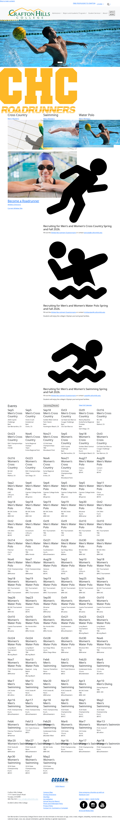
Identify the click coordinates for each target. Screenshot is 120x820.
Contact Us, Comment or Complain (55, 808)
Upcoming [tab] (47, 406)
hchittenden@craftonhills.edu (94, 312)
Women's (15, 119)
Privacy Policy (48, 806)
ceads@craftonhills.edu (92, 396)
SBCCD (81, 799)
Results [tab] (55, 406)
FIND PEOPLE (77, 3)
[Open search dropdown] (108, 4)
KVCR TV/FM (95, 799)
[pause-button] (61, 62)
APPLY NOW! (112, 13)
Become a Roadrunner (23, 201)
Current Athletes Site (15, 208)
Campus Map (48, 792)
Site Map (46, 797)
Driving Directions (49, 795)
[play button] (59, 62)
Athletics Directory (14, 205)
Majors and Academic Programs (74, 13)
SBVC (87, 799)
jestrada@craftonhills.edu (93, 233)
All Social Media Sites (86, 811)
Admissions (56, 13)
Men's (10, 119)
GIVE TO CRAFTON (88, 3)
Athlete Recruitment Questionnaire (63, 233)
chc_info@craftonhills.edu (28, 799)
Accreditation (48, 799)
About (105, 13)
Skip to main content (7, 1)
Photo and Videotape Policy (53, 804)
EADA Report (60, 786)
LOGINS (100, 4)
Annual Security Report (51, 801)
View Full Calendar (85, 405)
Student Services (94, 13)
